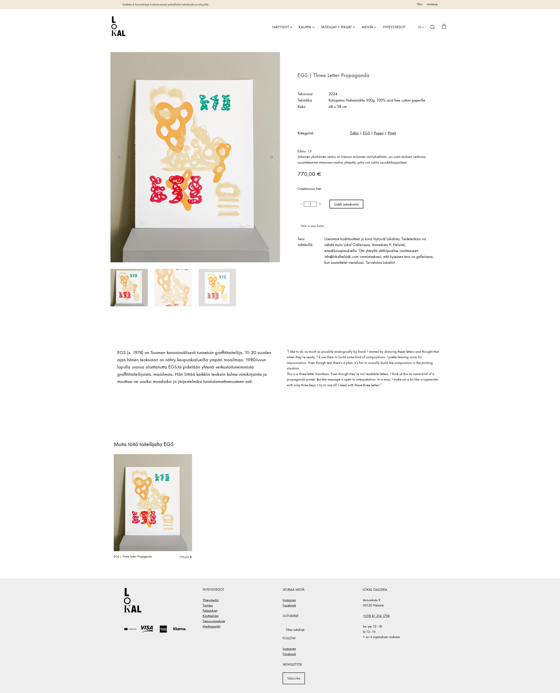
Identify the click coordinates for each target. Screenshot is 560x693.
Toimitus (208, 605)
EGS (366, 133)
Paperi (379, 133)
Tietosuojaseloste (214, 621)
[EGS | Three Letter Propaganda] (153, 502)
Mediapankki (211, 626)
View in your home (312, 226)
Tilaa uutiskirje (295, 630)
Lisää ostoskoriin (346, 204)
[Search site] (432, 27)
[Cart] (444, 27)
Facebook (289, 605)
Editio (354, 133)
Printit (392, 133)
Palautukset (210, 610)
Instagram (289, 600)
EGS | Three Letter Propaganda (133, 556)
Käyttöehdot (211, 616)
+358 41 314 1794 (376, 616)
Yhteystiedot (211, 600)
